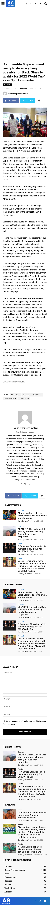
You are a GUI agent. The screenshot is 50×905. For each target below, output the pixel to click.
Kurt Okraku (37, 395)
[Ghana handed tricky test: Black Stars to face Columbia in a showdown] (9, 515)
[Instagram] (31, 4)
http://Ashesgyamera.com (25, 432)
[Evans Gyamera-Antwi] (5, 94)
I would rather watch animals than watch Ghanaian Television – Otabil (32, 815)
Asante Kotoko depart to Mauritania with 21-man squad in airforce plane (30, 849)
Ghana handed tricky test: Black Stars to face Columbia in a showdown (32, 515)
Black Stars (15, 395)
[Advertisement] (25, 33)
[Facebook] (27, 4)
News (20, 810)
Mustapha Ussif (10, 399)
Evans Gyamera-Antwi (19, 94)
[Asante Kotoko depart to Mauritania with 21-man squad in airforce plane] (9, 848)
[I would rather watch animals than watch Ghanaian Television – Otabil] (9, 814)
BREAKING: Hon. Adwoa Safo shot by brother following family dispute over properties (32, 533)
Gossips (21, 526)
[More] (39, 100)
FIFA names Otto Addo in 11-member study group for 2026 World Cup (32, 549)
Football (7, 84)
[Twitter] (35, 4)
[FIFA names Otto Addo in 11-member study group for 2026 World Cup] (9, 548)
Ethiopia (26, 395)
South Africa (24, 399)
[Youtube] (39, 4)
